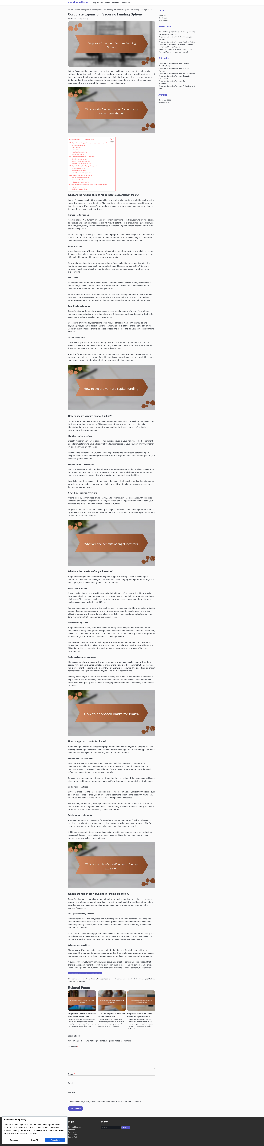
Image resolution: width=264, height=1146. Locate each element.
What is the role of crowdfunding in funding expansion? (88, 184)
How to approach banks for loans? (81, 175)
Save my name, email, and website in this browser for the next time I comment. (106, 1101)
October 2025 (164, 102)
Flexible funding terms (79, 170)
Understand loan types (79, 180)
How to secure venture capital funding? (82, 156)
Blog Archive (98, 3)
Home (107, 3)
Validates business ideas (79, 189)
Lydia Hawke (83, 19)
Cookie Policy (73, 1137)
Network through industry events (82, 163)
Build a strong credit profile (80, 182)
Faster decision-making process (81, 173)
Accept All (55, 1140)
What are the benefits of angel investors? (83, 166)
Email (71, 1083)
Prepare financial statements (81, 177)
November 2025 (165, 100)
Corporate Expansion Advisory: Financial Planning (85, 973)
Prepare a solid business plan (81, 161)
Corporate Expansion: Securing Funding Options (177, 42)
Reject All (34, 1140)
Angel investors (76, 147)
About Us (115, 3)
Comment (73, 1046)
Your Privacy (73, 1135)
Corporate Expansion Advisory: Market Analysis (177, 73)
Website (71, 1092)
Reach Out (126, 3)
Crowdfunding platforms (79, 152)
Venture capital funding (79, 145)
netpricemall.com (78, 2)
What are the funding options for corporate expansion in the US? (91, 143)
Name (71, 1074)
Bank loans (75, 150)
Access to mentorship (78, 168)
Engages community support (81, 187)
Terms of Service (74, 1127)
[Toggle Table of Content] (111, 140)
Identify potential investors (80, 159)
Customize (14, 1140)
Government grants (78, 154)
